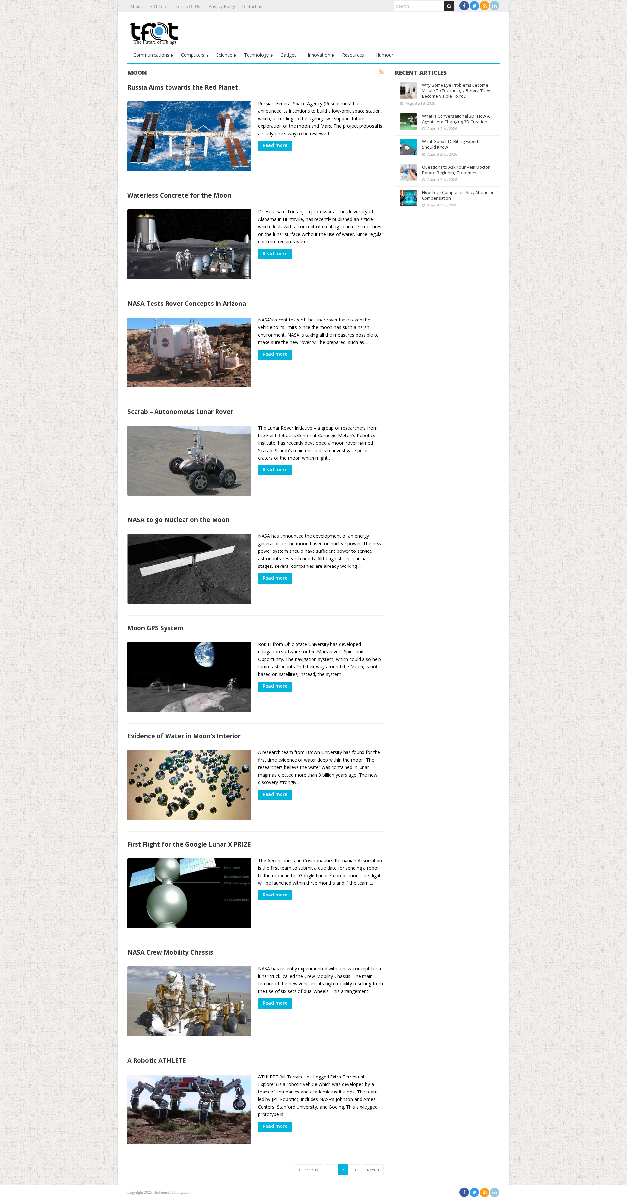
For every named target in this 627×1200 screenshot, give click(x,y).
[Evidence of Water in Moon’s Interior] (189, 785)
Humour (384, 55)
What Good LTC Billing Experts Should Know (451, 144)
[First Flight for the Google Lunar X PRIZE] (189, 893)
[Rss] (484, 5)
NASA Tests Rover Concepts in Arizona (186, 303)
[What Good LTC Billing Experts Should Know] (408, 147)
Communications (151, 55)
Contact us (251, 6)
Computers (192, 55)
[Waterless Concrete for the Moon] (189, 244)
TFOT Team (159, 6)
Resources (353, 55)
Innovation (319, 55)
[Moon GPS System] (189, 677)
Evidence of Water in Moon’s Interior (184, 736)
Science (224, 55)
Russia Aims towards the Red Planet (182, 87)
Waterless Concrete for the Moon (179, 195)
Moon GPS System (155, 628)
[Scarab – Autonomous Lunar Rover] (189, 461)
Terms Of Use (189, 6)
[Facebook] (464, 5)
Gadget (288, 55)
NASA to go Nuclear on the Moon (178, 520)
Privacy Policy (222, 6)
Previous (309, 1169)
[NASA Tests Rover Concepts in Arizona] (189, 352)
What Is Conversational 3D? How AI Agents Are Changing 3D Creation (456, 118)
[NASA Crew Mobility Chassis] (189, 1001)
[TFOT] (155, 31)
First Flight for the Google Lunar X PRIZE (189, 844)
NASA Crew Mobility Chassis (170, 952)
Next (371, 1169)
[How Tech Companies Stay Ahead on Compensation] (408, 198)
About (136, 6)
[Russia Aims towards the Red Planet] (189, 136)
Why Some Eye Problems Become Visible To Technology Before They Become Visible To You (456, 90)
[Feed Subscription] (381, 72)
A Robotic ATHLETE (156, 1060)
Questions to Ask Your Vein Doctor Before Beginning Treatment (456, 169)
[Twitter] (474, 5)
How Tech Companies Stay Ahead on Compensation (458, 195)
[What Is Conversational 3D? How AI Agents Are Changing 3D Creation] (408, 121)
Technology (256, 55)
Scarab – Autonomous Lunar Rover (180, 411)
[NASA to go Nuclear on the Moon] (189, 569)
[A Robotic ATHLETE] (189, 1109)
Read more (275, 145)
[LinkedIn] (495, 5)
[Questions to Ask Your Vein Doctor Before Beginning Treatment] (408, 172)
